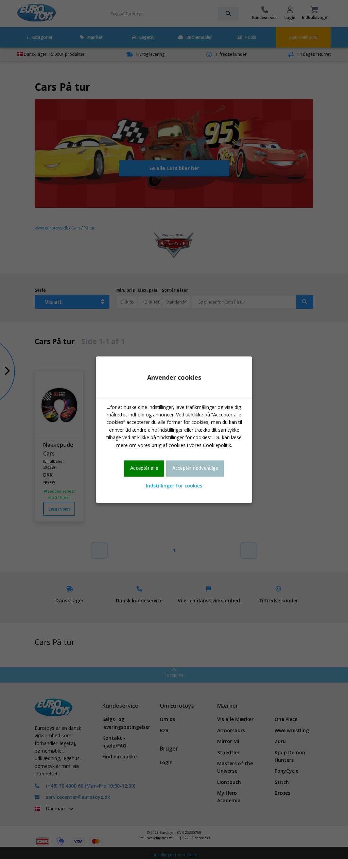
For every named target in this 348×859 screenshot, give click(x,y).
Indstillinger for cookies (174, 486)
